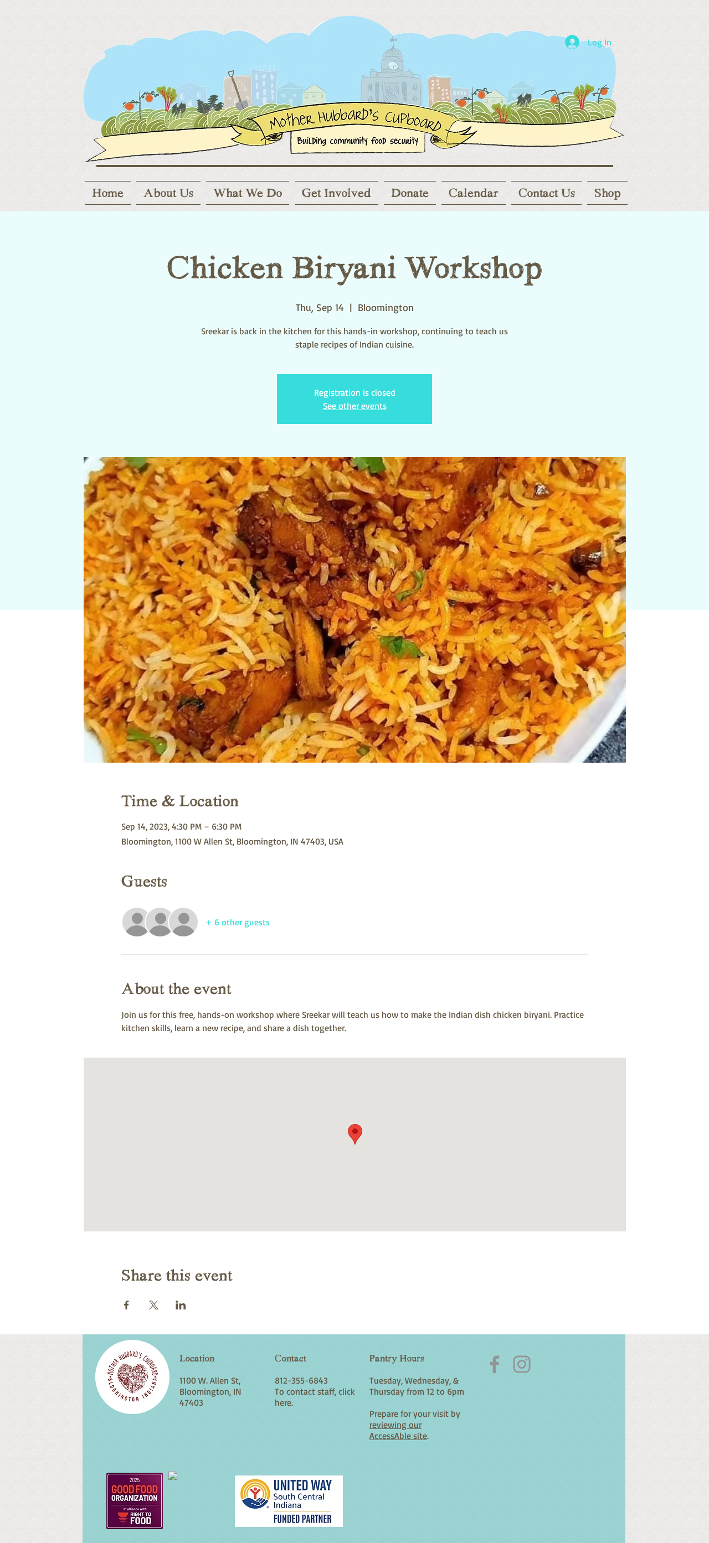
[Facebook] (494, 1364)
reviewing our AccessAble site (398, 1430)
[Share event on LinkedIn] (181, 1305)
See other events (355, 405)
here (283, 1402)
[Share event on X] (153, 1305)
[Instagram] (521, 1364)
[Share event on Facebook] (126, 1305)
